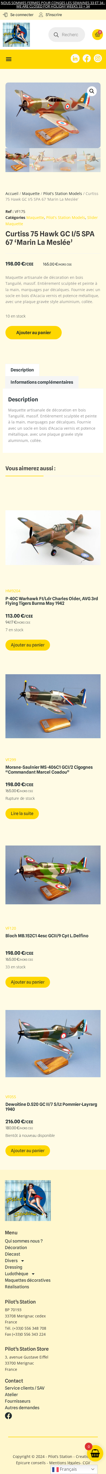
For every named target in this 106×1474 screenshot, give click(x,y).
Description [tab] (22, 370)
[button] (8, 59)
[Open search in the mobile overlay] (67, 35)
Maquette (31, 193)
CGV (86, 1462)
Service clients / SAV (25, 1388)
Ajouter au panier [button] (28, 645)
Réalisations (17, 1286)
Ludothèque (16, 1273)
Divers (11, 1260)
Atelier (11, 1395)
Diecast (12, 1254)
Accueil (11, 193)
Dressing (13, 1267)
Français (68, 1469)
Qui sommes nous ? (24, 1241)
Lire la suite (22, 813)
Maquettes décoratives (28, 1280)
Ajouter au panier (33, 332)
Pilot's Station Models (62, 193)
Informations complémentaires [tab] (42, 382)
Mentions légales (64, 1462)
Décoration (16, 1247)
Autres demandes (22, 1408)
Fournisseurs (17, 1401)
